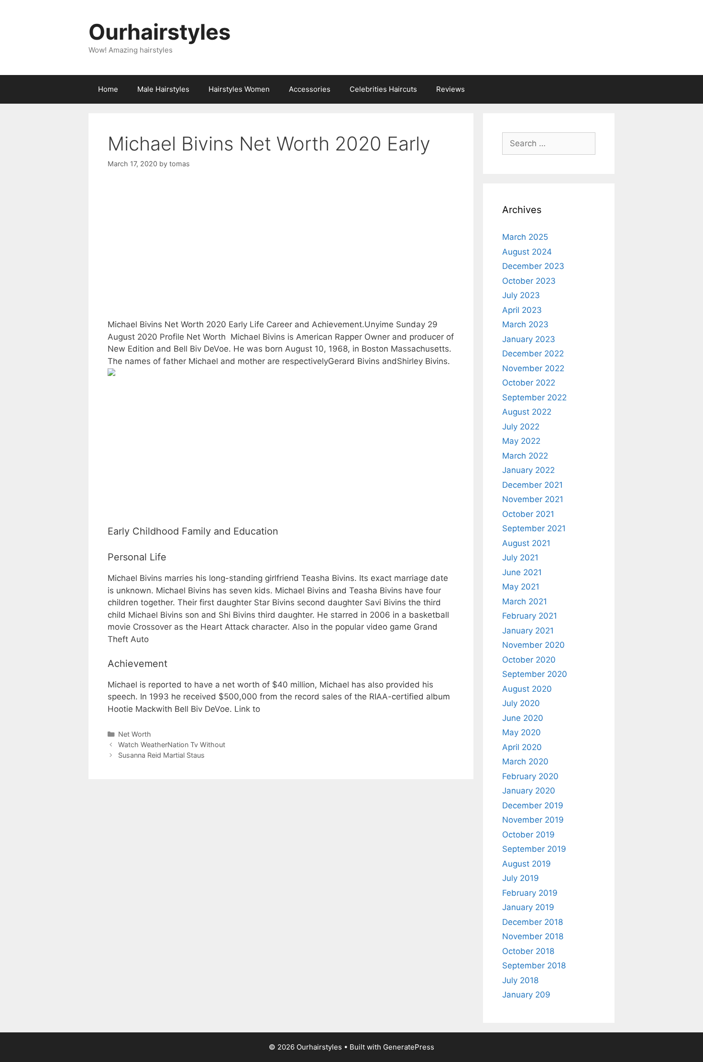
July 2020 (521, 703)
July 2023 (521, 295)
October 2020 (529, 660)
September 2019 (534, 849)
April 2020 (522, 747)
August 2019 (526, 864)
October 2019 (528, 834)
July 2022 (520, 426)
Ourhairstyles (159, 32)
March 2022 (525, 456)
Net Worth (134, 734)
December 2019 (532, 805)
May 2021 (520, 586)
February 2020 (530, 776)
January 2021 (528, 630)
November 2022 (533, 368)
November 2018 (532, 936)
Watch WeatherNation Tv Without (171, 744)
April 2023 (522, 310)
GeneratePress (408, 1046)
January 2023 (528, 339)
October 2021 (528, 514)
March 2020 (525, 761)
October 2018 (528, 951)
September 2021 (534, 528)
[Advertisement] (281, 252)
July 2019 (520, 878)
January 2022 (528, 470)
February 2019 (530, 893)
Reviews (450, 89)
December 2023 (533, 266)
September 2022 (534, 397)
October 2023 (529, 281)
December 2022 (533, 353)
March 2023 (525, 324)
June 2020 (522, 718)
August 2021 (526, 543)
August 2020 (527, 689)
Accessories (309, 89)
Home (108, 89)
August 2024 (527, 252)
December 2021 (532, 485)
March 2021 (524, 601)
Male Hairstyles (163, 89)
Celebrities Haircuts (383, 89)
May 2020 (521, 732)
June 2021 (522, 572)
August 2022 (526, 412)
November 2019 (533, 820)
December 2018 (532, 922)
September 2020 (534, 674)
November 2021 (532, 499)
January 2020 (528, 790)
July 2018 (520, 980)
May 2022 (521, 441)
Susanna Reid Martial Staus (161, 755)
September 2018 (534, 965)
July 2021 (520, 557)
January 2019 (528, 907)
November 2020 (533, 645)
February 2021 (529, 616)
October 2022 (528, 382)
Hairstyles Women (239, 89)
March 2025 (525, 237)
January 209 (526, 994)
